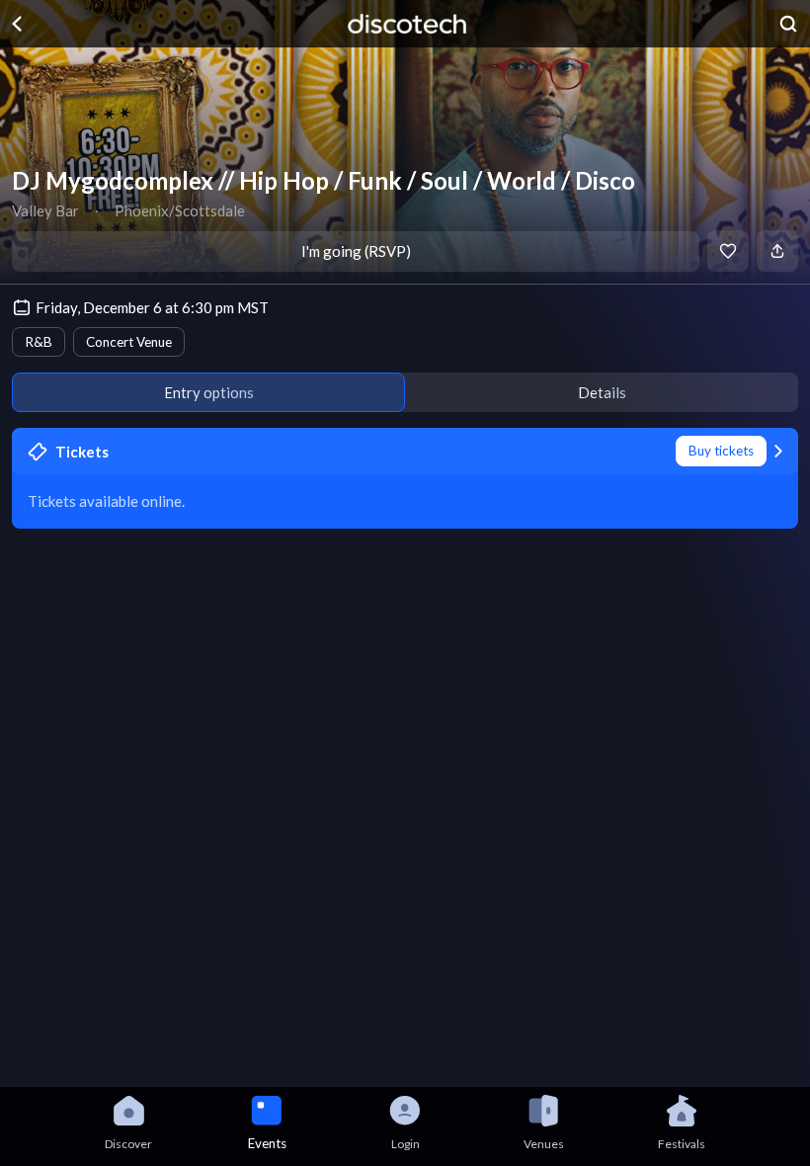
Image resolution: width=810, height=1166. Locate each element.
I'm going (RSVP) (356, 251)
